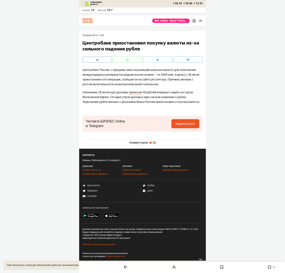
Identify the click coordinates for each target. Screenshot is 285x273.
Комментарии (142, 142)
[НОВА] (170, 21)
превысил (135, 92)
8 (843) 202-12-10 (91, 170)
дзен (150, 190)
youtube (92, 195)
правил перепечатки (115, 256)
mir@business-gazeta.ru (135, 174)
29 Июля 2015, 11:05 (93, 35)
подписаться (185, 123)
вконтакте (93, 185)
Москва (102, 10)
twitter (151, 185)
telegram (92, 190)
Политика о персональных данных (98, 244)
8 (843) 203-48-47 (132, 170)
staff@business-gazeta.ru (175, 170)
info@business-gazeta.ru (95, 174)
